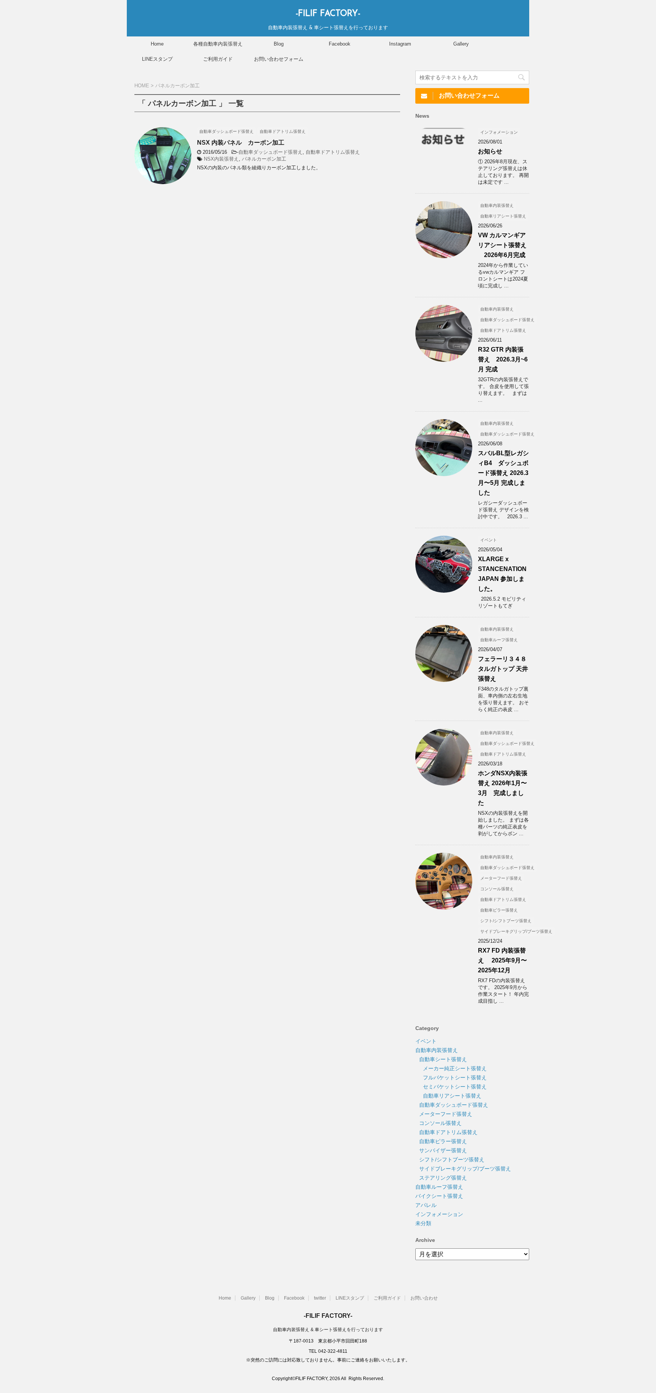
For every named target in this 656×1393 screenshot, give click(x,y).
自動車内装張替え (436, 1050)
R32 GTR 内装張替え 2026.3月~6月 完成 (503, 359)
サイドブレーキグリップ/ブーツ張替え (465, 1169)
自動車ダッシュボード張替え (270, 152)
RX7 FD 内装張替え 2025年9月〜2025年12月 (502, 960)
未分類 (423, 1223)
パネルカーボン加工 (264, 159)
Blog (279, 44)
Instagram (400, 44)
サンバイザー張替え (443, 1150)
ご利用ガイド (218, 59)
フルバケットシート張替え (455, 1077)
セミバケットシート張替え (455, 1087)
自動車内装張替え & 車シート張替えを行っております (328, 1329)
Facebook (339, 44)
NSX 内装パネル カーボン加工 (240, 142)
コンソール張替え (440, 1123)
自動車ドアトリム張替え (333, 152)
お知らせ (490, 151)
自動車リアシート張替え (452, 1096)
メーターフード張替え (445, 1114)
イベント (426, 1041)
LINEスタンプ (157, 59)
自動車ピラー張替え (443, 1141)
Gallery (461, 44)
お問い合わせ (424, 1298)
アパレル (426, 1205)
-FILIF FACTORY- (328, 13)
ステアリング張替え (443, 1178)
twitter (320, 1298)
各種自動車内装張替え (218, 44)
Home (157, 44)
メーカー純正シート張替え (455, 1068)
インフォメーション (439, 1214)
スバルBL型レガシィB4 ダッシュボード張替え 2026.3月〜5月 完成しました (503, 473)
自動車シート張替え (443, 1059)
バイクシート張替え (439, 1196)
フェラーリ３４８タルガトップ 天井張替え (503, 669)
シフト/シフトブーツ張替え (451, 1159)
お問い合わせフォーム (278, 59)
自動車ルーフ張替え (439, 1187)
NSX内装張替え (221, 159)
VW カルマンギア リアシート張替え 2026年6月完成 (502, 245)
